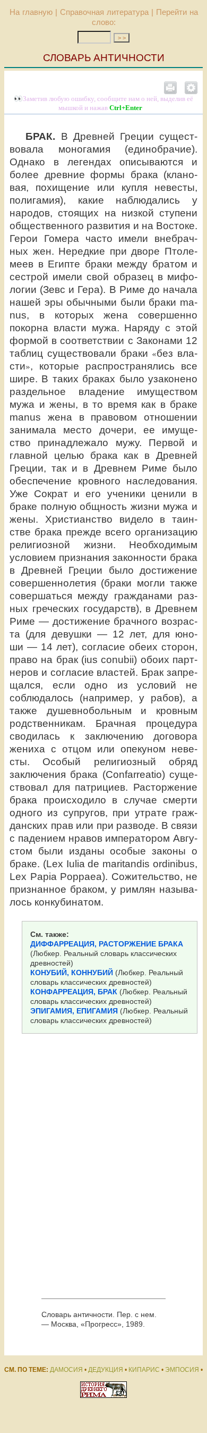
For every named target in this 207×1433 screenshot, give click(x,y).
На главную (31, 11)
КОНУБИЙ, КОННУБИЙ (71, 972)
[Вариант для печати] (170, 87)
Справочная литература (104, 11)
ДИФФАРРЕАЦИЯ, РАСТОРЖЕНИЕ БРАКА (106, 944)
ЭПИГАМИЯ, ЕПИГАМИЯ (74, 1011)
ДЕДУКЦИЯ (105, 1370)
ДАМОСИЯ (66, 1370)
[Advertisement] (103, 1168)
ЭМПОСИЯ (182, 1370)
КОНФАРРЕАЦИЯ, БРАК (73, 991)
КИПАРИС (144, 1370)
